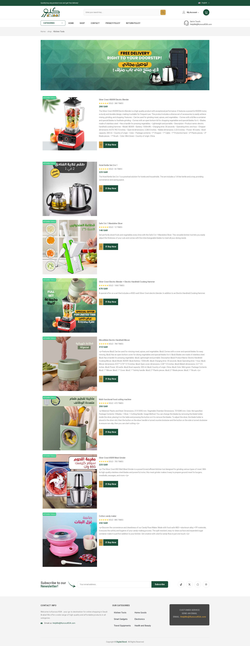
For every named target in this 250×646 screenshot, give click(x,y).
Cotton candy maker (107, 516)
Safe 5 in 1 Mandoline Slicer (111, 223)
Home (71, 23)
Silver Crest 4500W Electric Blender (114, 99)
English (204, 3)
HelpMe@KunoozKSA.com (201, 24)
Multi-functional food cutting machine (115, 399)
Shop (82, 23)
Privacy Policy (113, 23)
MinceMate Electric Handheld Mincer (114, 340)
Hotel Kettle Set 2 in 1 (108, 165)
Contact (95, 23)
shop (50, 31)
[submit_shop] (101, 145)
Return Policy (133, 23)
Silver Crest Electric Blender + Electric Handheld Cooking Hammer (127, 282)
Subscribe (160, 584)
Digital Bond (121, 642)
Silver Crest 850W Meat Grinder (112, 458)
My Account (191, 12)
